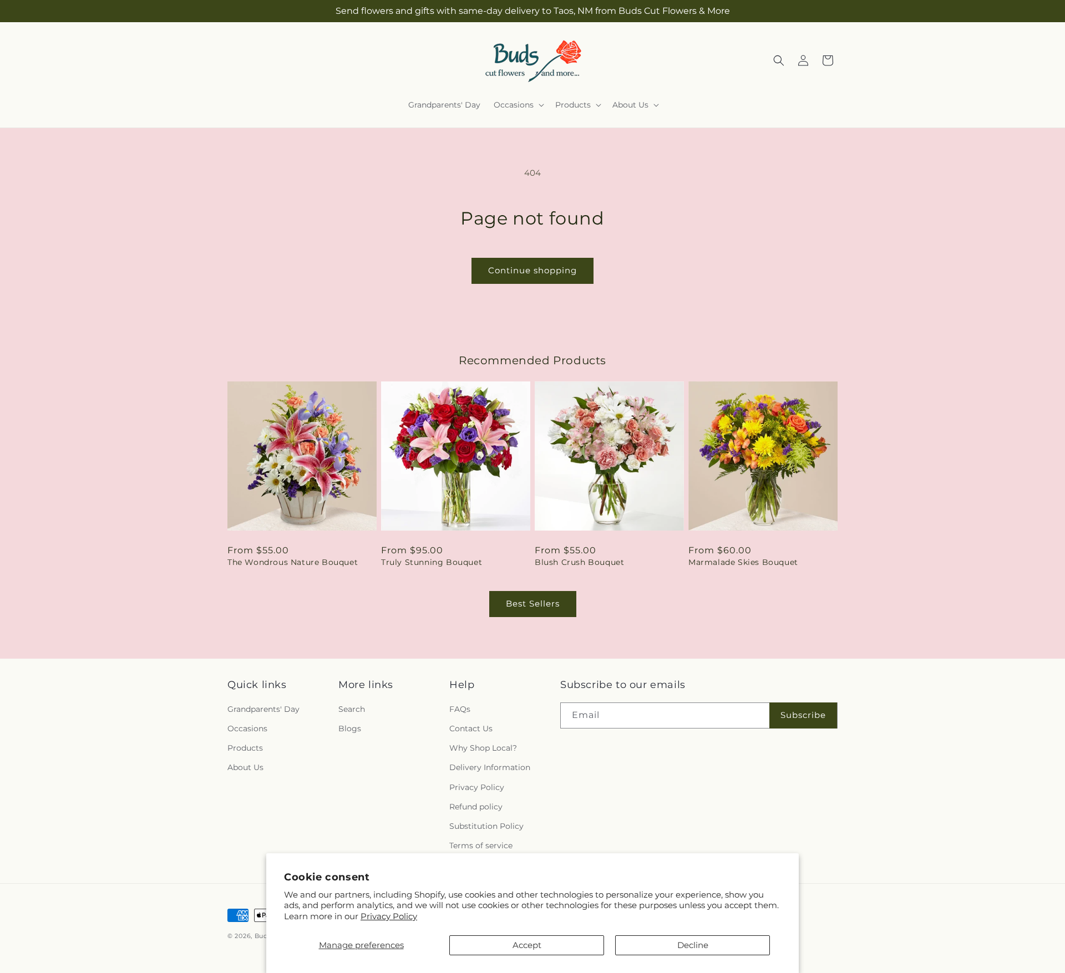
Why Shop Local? (483, 748)
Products (245, 748)
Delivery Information (489, 767)
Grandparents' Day (263, 709)
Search (351, 709)
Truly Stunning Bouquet (431, 562)
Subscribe (803, 715)
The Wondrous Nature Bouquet (292, 562)
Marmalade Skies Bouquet (743, 562)
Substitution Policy (486, 826)
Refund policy (476, 807)
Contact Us (471, 728)
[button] (518, 104)
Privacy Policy (389, 916)
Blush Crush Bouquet (579, 562)
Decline (692, 945)
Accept (527, 945)
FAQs (459, 709)
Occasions (247, 728)
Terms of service (481, 845)
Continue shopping (532, 270)
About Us (245, 767)
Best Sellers (533, 603)
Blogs (349, 728)
